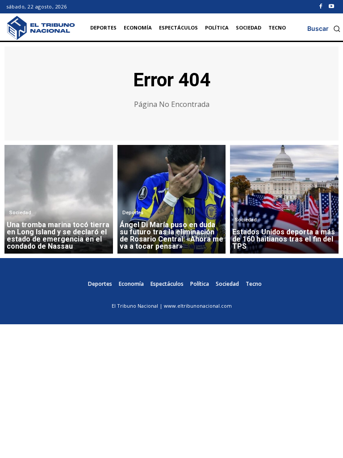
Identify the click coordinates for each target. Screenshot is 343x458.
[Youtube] (331, 6)
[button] (323, 28)
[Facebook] (320, 6)
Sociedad (20, 213)
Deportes (132, 213)
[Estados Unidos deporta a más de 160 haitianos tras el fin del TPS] (284, 199)
